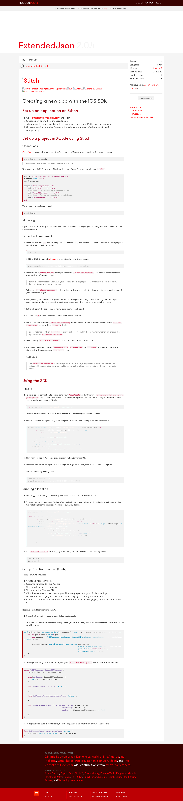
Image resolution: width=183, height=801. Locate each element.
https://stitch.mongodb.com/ (46, 117)
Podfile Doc (100, 796)
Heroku (49, 777)
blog (105, 8)
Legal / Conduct (121, 796)
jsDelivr (58, 777)
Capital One (67, 773)
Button (55, 773)
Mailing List (48, 796)
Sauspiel (102, 777)
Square (48, 780)
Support (47, 792)
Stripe (133, 777)
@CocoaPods (120, 792)
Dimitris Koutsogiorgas (60, 756)
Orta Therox (66, 761)
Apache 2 (157, 68)
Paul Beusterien (85, 761)
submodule (53, 259)
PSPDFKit (77, 777)
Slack (111, 777)
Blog (158, 2)
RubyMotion (90, 777)
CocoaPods (27, 152)
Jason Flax (149, 84)
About (139, 2)
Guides (149, 2)
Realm (67, 777)
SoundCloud (122, 777)
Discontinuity (92, 773)
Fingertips (121, 773)
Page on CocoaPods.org (141, 116)
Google (132, 773)
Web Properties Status (99, 792)
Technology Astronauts (70, 780)
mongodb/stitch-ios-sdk (36, 65)
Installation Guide (146, 98)
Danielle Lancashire (88, 756)
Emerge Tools (107, 773)
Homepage (135, 113)
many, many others (118, 765)
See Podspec (136, 107)
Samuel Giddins (107, 761)
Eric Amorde (111, 756)
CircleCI (79, 773)
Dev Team (76, 796)
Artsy (48, 773)
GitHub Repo (136, 110)
